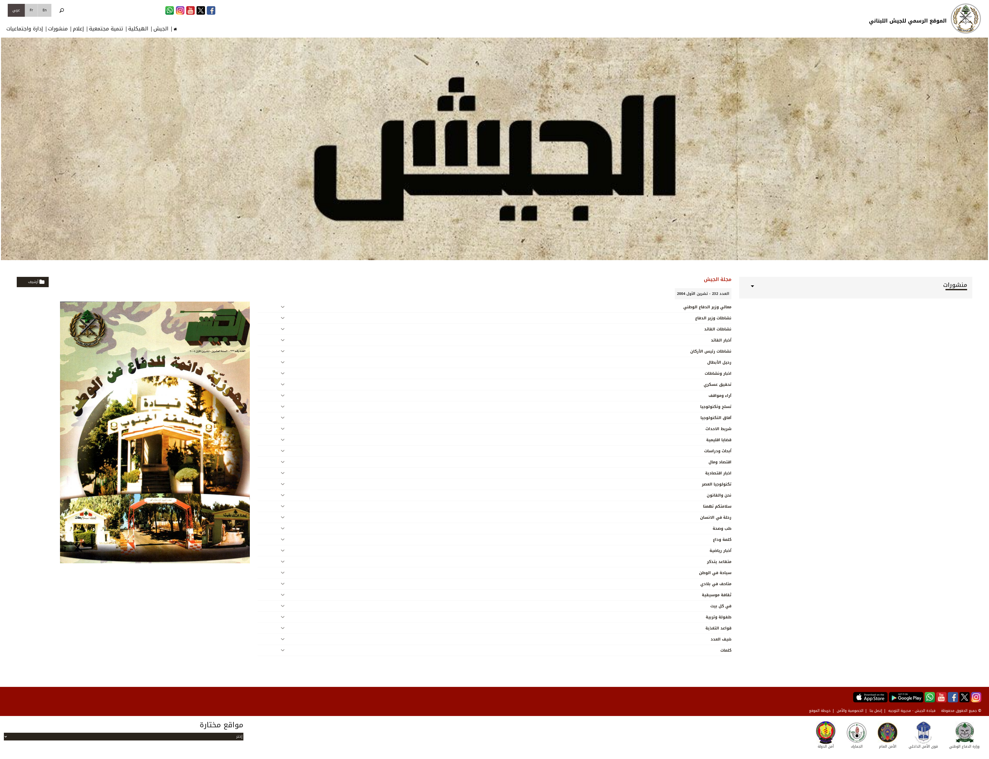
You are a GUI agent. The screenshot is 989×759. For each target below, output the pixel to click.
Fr (31, 10)
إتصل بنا (875, 710)
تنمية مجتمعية (106, 28)
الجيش (161, 28)
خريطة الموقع (820, 710)
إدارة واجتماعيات (24, 28)
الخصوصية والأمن (850, 710)
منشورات (58, 28)
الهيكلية (138, 28)
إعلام (78, 28)
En (44, 10)
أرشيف (33, 281)
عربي (16, 10)
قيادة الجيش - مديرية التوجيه (911, 710)
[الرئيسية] (965, 18)
